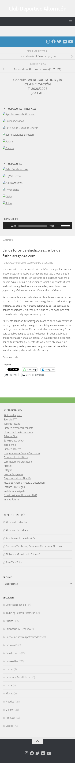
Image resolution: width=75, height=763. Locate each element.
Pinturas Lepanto (13, 415)
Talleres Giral (10, 436)
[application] (37, 225)
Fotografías (12, 661)
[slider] (66, 225)
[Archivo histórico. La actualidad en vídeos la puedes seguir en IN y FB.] (70, 41)
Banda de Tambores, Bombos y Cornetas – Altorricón (34, 546)
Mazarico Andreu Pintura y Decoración (24, 482)
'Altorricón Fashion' (16, 604)
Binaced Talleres (12, 449)
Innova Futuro (11, 499)
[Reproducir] (7, 225)
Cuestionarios (13, 653)
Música (9, 693)
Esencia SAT (10, 419)
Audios (9, 621)
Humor (9, 669)
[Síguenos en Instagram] (48, 41)
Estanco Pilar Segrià (14, 486)
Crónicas (10, 645)
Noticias (8, 240)
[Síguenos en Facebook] (53, 41)
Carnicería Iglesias (13, 474)
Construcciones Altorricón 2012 (20, 495)
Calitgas (8, 470)
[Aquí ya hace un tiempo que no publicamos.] (59, 41)
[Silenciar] (58, 225)
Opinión (10, 709)
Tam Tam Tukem (15, 562)
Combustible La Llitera (16, 457)
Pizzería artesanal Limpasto (18, 428)
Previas (10, 717)
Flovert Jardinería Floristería (18, 432)
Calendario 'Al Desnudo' (18, 629)
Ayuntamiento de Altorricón (21, 538)
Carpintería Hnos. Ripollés (17, 478)
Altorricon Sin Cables (17, 530)
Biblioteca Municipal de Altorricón (23, 554)
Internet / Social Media (18, 677)
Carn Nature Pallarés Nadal (18, 461)
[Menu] (70, 21)
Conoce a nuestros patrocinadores (24, 637)
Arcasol (8, 465)
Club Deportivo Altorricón (37, 8)
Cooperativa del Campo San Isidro (22, 453)
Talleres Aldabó (12, 423)
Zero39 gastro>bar (14, 440)
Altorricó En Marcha (16, 522)
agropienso (10, 444)
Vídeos (9, 725)
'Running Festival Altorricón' (21, 612)
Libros (9, 685)
